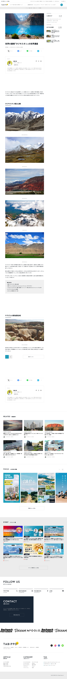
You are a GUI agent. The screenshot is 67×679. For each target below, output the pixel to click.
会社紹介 (37, 1)
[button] (63, 470)
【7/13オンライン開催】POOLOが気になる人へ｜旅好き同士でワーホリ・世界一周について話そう (54, 539)
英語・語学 (34, 664)
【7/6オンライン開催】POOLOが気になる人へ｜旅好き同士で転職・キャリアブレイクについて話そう (13, 557)
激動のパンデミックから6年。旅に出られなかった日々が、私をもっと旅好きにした (12, 434)
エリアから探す (53, 29)
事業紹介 (41, 1)
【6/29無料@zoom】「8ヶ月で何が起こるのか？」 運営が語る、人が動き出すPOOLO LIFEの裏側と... (53, 557)
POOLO (44, 1)
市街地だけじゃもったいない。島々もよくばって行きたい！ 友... (55, 36)
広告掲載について (52, 1)
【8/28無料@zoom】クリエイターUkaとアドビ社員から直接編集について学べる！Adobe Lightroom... (13, 540)
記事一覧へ (16, 64)
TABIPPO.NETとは (33, 1)
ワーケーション (54, 22)
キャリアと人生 (35, 662)
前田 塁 (15, 61)
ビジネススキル (26, 663)
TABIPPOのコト (49, 20)
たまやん (12, 436)
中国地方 (52, 34)
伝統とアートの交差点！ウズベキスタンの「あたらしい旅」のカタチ (54, 454)
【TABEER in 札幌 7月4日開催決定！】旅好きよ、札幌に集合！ (33, 557)
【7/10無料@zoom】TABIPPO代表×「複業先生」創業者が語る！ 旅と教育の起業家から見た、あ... (33, 539)
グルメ (49, 4)
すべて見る (60, 27)
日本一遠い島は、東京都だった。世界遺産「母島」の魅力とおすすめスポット (12, 454)
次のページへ (31, 356)
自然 (33, 667)
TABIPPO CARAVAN (7, 432)
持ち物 (46, 4)
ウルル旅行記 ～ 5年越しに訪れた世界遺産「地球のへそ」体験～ (54, 434)
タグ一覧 (60, 15)
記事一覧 (16, 4)
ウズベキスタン (48, 452)
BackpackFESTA (37, 4)
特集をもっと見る (31, 508)
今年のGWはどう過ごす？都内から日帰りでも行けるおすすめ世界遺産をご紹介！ (33, 454)
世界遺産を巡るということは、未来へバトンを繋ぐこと (33, 434)
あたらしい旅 (55, 20)
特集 (19, 4)
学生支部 (47, 1)
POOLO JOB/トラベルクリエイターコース (54, 19)
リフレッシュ (25, 667)
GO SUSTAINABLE (26, 662)
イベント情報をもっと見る (33, 567)
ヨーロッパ (49, 22)
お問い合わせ (57, 1)
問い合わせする (17, 614)
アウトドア (42, 4)
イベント (21, 4)
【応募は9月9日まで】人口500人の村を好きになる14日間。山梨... (55, 31)
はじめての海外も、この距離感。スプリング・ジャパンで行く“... (55, 41)
